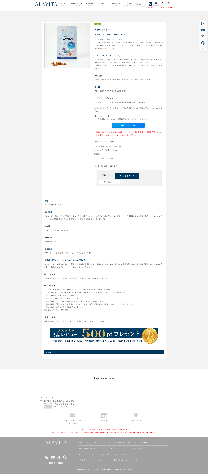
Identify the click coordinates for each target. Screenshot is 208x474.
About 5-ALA (76, 4)
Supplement (119, 442)
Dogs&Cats (132, 442)
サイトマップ (139, 460)
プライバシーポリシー (98, 460)
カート (126, 448)
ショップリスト (120, 454)
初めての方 (115, 448)
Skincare (106, 442)
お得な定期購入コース (86, 448)
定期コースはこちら (128, 125)
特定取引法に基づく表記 (120, 460)
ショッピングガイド (86, 454)
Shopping (146, 442)
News (80, 442)
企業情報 (81, 460)
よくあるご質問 (104, 454)
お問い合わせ (138, 448)
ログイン (103, 448)
